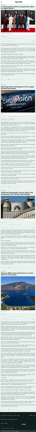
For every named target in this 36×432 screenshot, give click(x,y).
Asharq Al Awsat (3, 36)
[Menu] (1, 2)
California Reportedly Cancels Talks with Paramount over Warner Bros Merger (17, 193)
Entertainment (3, 4)
